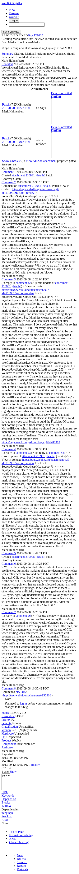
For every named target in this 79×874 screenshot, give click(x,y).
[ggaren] (6, 775)
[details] (40, 175)
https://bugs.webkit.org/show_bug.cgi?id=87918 (31, 442)
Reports (21, 865)
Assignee (7, 747)
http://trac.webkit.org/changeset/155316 (27, 695)
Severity (7, 723)
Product (6, 740)
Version (6, 730)
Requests (22, 869)
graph (9, 812)
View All (31, 161)
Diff (58, 96)
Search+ (14, 16)
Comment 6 (9, 563)
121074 (6, 806)
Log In (14, 20)
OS (4, 737)
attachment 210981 (23, 175)
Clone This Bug (19, 842)
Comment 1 (9, 172)
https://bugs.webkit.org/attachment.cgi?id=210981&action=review (30, 191)
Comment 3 (9, 279)
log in (23, 703)
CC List (6, 768)
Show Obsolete (11, 161)
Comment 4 (9, 449)
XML (12, 838)
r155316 (21, 692)
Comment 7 (9, 612)
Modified (7, 761)
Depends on (9, 799)
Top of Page (16, 831)
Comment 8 (9, 688)
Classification (10, 726)
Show (13, 771)
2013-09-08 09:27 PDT (16, 108)
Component (9, 744)
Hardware (8, 733)
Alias (5, 819)
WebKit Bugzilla (12, 3)
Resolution (8, 716)
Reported (7, 64)
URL (5, 792)
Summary (7, 53)
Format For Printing (21, 835)
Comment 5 (9, 553)
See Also (7, 816)
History (35, 764)
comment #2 (23, 282)
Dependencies (10, 809)
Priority (6, 719)
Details (55, 93)
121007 (38, 35)
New (12, 9)
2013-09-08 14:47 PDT (16, 141)
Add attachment (46, 161)
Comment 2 (9, 182)
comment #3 (23, 452)
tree (4, 812)
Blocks (6, 802)
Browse (14, 13)
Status (5, 712)
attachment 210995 (23, 556)
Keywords (8, 795)
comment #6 (23, 615)
